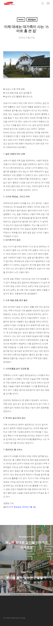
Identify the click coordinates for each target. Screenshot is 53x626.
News (21, 19)
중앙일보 (32, 19)
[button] (48, 3)
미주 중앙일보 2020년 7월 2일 (22, 506)
